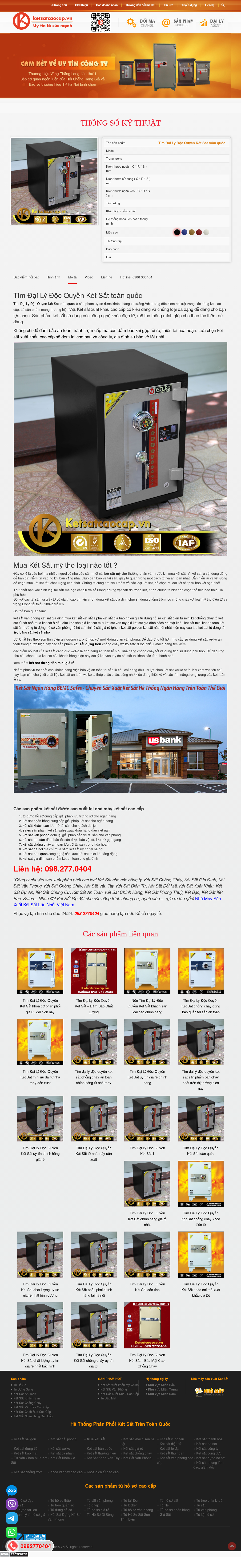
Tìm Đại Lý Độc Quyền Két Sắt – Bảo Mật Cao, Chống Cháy (147, 1360)
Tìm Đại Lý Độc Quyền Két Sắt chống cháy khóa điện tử (200, 1218)
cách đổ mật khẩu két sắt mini (179, 622)
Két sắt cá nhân (62, 1453)
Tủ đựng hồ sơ (61, 1509)
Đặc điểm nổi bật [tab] (26, 277)
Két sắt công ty (207, 1448)
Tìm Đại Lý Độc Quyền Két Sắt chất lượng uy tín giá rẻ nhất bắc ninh (40, 1360)
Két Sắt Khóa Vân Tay (103, 1457)
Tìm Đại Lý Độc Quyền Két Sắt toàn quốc (44, 303)
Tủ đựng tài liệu (25, 1509)
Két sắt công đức (208, 1453)
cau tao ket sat (197, 627)
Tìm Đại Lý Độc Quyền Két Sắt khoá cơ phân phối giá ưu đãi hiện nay (40, 1006)
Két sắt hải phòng (63, 1439)
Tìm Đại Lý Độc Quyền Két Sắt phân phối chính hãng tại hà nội (94, 1289)
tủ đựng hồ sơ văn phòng (53, 627)
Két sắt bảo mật (25, 1453)
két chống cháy (202, 618)
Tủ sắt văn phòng (100, 1500)
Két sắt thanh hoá (209, 1439)
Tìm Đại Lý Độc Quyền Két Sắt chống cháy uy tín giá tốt (93, 1360)
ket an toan (210, 622)
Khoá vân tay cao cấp (66, 1472)
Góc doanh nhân (107, 5)
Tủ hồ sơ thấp (60, 1500)
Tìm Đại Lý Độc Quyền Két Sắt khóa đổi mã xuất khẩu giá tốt (200, 1289)
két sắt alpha (92, 618)
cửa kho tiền (71, 622)
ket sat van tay (116, 622)
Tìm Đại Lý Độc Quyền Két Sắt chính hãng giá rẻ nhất (147, 1218)
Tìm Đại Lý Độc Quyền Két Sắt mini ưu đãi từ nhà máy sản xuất (40, 1077)
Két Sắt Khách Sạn (26, 1398)
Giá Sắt (165, 1514)
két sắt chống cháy (37, 844)
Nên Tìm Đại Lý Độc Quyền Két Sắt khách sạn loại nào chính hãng (147, 1006)
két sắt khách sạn (36, 825)
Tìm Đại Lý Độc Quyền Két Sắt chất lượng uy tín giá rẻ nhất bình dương (40, 1289)
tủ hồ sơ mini (82, 627)
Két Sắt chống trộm (28, 1472)
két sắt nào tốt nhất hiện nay (164, 627)
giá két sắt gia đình (142, 622)
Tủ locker (130, 1505)
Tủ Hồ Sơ (19, 1385)
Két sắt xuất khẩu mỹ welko (119, 1385)
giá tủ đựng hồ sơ (148, 618)
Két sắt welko (60, 1448)
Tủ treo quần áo (62, 1505)
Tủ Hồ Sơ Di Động (100, 1514)
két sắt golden (131, 627)
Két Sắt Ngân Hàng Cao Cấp (32, 1416)
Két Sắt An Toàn (24, 1393)
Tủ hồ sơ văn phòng (138, 1509)
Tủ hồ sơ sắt (169, 1500)
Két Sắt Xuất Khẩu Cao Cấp (119, 1393)
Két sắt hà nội (206, 1443)
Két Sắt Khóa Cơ (62, 1457)
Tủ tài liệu (130, 1500)
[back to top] (232, 1546)
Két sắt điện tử (170, 1443)
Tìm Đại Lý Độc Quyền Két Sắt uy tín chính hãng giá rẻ (40, 1153)
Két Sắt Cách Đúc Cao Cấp (32, 1411)
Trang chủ (60, 5)
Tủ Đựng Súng (23, 1389)
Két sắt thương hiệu (101, 1453)
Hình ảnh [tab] (53, 277)
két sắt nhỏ (41, 632)
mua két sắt (73, 618)
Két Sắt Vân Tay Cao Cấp (31, 1407)
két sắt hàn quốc (35, 853)
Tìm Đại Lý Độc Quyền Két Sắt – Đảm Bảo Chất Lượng (94, 1006)
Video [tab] (89, 277)
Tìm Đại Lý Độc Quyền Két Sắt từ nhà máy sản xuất (94, 1153)
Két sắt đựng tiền (26, 1448)
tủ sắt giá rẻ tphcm (106, 627)
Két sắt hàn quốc (99, 1448)
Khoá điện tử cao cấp (103, 1472)
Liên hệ (210, 5)
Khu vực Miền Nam (162, 1393)
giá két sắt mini (93, 622)
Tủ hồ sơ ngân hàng (175, 1509)
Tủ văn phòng (206, 1509)
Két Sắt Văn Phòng (113, 1389)
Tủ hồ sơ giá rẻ (98, 1509)
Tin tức (168, 5)
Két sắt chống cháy (137, 1453)
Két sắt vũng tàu (172, 1439)
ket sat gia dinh (52, 618)
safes (27, 830)
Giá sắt (19, 1505)
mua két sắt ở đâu (48, 622)
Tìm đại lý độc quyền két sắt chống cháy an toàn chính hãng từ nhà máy (93, 1077)
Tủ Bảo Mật (108, 1398)
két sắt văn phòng (26, 618)
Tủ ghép (93, 1505)
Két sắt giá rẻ (133, 1448)
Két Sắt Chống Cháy (27, 1402)
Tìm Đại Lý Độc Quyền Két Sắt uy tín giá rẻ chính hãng (147, 1077)
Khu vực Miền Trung (163, 1389)
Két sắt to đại (169, 1448)
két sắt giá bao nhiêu (118, 618)
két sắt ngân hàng (36, 820)
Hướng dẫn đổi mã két (141, 5)
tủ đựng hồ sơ (33, 816)
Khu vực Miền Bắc (161, 1385)
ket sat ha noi (33, 849)
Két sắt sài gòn (25, 1439)
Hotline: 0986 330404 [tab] (136, 277)
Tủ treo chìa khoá (209, 1500)
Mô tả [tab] (72, 277)
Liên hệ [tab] (106, 277)
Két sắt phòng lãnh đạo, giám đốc (208, 1465)
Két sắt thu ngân (172, 1453)
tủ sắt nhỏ (26, 622)
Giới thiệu (81, 5)
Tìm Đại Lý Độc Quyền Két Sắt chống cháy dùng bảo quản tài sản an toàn (200, 1006)
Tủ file (164, 1505)
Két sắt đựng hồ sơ (210, 1457)
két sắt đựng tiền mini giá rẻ (51, 662)
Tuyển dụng (189, 5)
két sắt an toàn (34, 839)
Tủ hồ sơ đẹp (23, 1500)
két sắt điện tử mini (176, 618)
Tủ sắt (200, 1505)
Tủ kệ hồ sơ (205, 1514)
